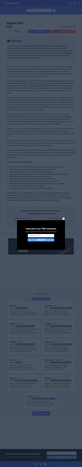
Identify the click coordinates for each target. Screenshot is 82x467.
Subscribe (41, 240)
